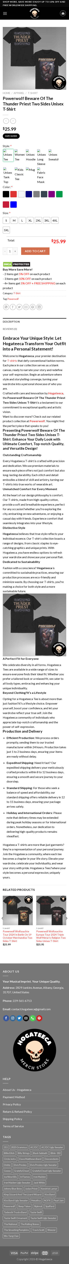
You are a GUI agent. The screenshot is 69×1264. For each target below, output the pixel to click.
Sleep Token (24, 1206)
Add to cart (35, 251)
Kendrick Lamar (49, 1188)
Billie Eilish (9, 1153)
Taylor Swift (36, 1212)
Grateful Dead (21, 1170)
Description (11, 321)
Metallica (36, 1200)
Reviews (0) (10, 329)
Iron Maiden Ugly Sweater (17, 1182)
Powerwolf (13, 298)
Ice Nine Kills (10, 1176)
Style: (7, 146)
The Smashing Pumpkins (16, 1229)
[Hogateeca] (34, 13)
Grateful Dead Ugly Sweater (46, 1170)
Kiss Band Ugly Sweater (16, 1200)
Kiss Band (50, 1194)
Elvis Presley (20, 1165)
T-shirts (12, 360)
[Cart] (63, 13)
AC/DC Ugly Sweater (52, 1147)
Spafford (49, 1206)
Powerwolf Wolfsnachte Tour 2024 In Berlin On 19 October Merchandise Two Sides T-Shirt (17, 936)
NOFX (47, 1200)
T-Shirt (33, 93)
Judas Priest (31, 1188)
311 (6, 1147)
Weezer (51, 1229)
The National (10, 1224)
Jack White (39, 1182)
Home (6, 93)
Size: (6, 213)
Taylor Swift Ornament (15, 1218)
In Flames (25, 1176)
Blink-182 (56, 1153)
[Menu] (5, 13)
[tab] (34, 321)
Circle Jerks (10, 1158)
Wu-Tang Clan (11, 1236)
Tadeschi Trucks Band (15, 1212)
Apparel (19, 93)
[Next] (66, 925)
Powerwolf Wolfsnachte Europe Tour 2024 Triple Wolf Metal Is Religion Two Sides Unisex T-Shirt (51, 936)
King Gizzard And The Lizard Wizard (22, 1194)
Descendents (52, 1158)
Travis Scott (38, 1229)
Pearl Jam (59, 1200)
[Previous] (2, 925)
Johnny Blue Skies (13, 1188)
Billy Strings (24, 1153)
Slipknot (38, 1206)
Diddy (7, 1165)
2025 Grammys (19, 1147)
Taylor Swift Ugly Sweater (43, 1218)
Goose (7, 1170)
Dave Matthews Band (30, 1158)
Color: (8, 187)
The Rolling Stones (29, 1224)
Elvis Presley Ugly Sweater (43, 1165)
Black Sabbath (40, 1153)
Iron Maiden (39, 1176)
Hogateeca (55, 393)
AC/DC (34, 1147)
